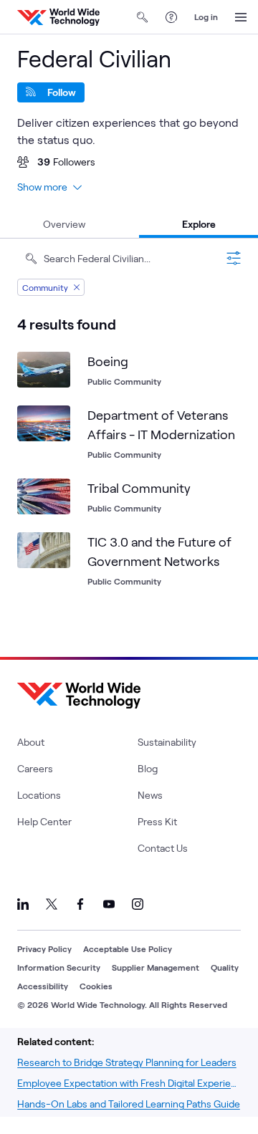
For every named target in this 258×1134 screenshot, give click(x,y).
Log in (206, 16)
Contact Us (163, 848)
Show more (42, 187)
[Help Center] (171, 17)
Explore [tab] (199, 224)
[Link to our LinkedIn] (23, 904)
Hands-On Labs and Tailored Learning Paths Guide (128, 1103)
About (30, 742)
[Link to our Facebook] (80, 904)
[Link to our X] (51, 904)
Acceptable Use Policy (127, 948)
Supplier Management (155, 967)
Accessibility (42, 986)
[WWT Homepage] (58, 17)
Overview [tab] (64, 224)
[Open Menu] (241, 17)
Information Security (58, 967)
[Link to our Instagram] (137, 904)
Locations (39, 795)
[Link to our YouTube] (109, 904)
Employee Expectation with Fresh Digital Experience (129, 1083)
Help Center (44, 821)
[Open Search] (142, 17)
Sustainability (167, 742)
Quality (225, 967)
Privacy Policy (44, 948)
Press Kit (157, 821)
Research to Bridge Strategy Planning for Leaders (126, 1062)
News (150, 795)
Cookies (96, 986)
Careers (35, 768)
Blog (148, 768)
